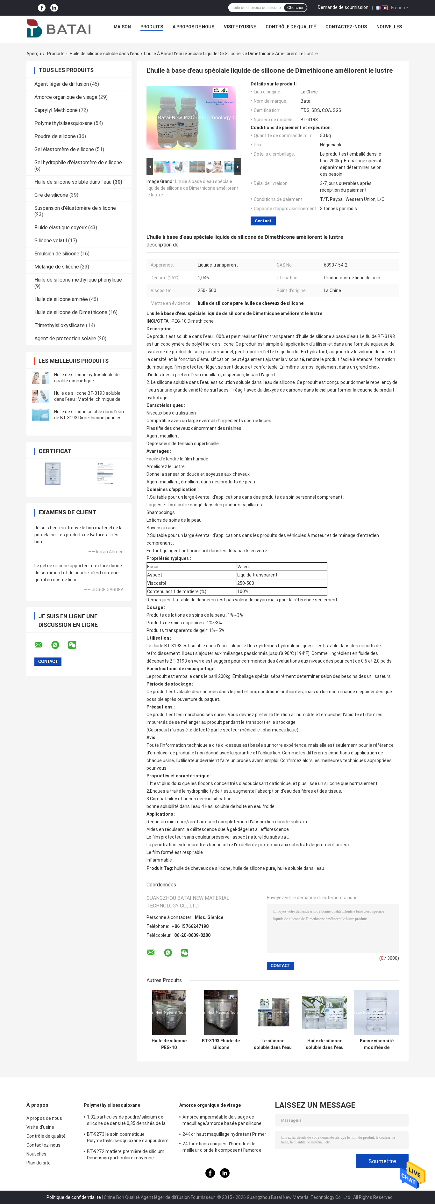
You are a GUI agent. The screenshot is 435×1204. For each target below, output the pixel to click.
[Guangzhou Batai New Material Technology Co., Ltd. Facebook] (41, 8)
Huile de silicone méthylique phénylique (78, 280)
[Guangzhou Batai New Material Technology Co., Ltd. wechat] (76, 645)
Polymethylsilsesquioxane (63, 123)
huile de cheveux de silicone (202, 868)
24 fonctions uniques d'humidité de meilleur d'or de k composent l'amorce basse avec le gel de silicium (221, 1148)
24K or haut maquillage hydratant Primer (224, 1134)
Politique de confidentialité (73, 1197)
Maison (122, 26)
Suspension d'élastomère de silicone (75, 208)
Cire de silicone (51, 195)
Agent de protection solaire (65, 338)
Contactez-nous (346, 26)
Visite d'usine (240, 26)
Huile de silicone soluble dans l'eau (104, 53)
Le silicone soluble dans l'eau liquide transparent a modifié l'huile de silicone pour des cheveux (273, 1044)
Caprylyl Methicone (56, 110)
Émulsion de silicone (56, 254)
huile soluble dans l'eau (300, 868)
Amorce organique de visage (65, 97)
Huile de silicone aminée (61, 299)
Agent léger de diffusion (61, 84)
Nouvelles (389, 26)
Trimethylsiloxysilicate (59, 325)
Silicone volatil (50, 241)
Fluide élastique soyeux (60, 227)
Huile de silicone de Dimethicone (70, 312)
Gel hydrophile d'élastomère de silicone (78, 162)
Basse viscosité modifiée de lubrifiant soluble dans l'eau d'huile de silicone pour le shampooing (377, 1044)
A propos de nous (193, 26)
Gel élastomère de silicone (64, 149)
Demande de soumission (343, 7)
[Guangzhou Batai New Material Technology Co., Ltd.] (59, 28)
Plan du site (38, 1162)
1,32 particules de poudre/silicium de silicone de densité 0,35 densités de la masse (126, 1121)
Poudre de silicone (55, 136)
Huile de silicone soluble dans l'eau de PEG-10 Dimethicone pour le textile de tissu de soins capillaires (325, 1044)
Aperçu (33, 53)
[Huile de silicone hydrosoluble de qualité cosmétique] (40, 377)
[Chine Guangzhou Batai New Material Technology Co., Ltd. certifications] (52, 473)
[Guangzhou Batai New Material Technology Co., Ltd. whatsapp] (59, 645)
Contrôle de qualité (291, 26)
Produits (151, 26)
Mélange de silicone (56, 267)
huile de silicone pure (254, 868)
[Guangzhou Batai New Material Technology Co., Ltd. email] (42, 645)
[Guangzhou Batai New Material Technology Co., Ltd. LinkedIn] (54, 8)
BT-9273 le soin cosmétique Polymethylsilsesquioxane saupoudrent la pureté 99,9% (128, 1138)
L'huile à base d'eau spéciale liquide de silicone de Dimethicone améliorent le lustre (192, 188)
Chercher (295, 7)
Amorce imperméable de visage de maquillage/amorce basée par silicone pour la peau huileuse (222, 1121)
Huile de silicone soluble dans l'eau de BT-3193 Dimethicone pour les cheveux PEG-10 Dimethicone (89, 417)
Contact (263, 220)
